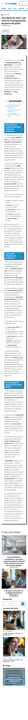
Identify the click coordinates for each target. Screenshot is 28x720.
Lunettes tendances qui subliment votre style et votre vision (13, 634)
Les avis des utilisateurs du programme (14, 110)
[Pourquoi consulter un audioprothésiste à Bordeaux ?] (14, 579)
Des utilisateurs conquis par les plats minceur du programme (14, 106)
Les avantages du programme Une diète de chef (14, 115)
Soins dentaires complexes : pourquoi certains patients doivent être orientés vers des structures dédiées (14, 561)
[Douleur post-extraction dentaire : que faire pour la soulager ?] (14, 647)
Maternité (13, 675)
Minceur (5, 31)
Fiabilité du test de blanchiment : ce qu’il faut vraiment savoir (14, 679)
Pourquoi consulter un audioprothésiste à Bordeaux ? (14, 592)
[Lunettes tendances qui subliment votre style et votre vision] (14, 620)
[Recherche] (22, 3)
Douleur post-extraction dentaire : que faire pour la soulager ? (13, 660)
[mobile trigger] (2, 3)
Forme (4, 631)
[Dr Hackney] (10, 3)
